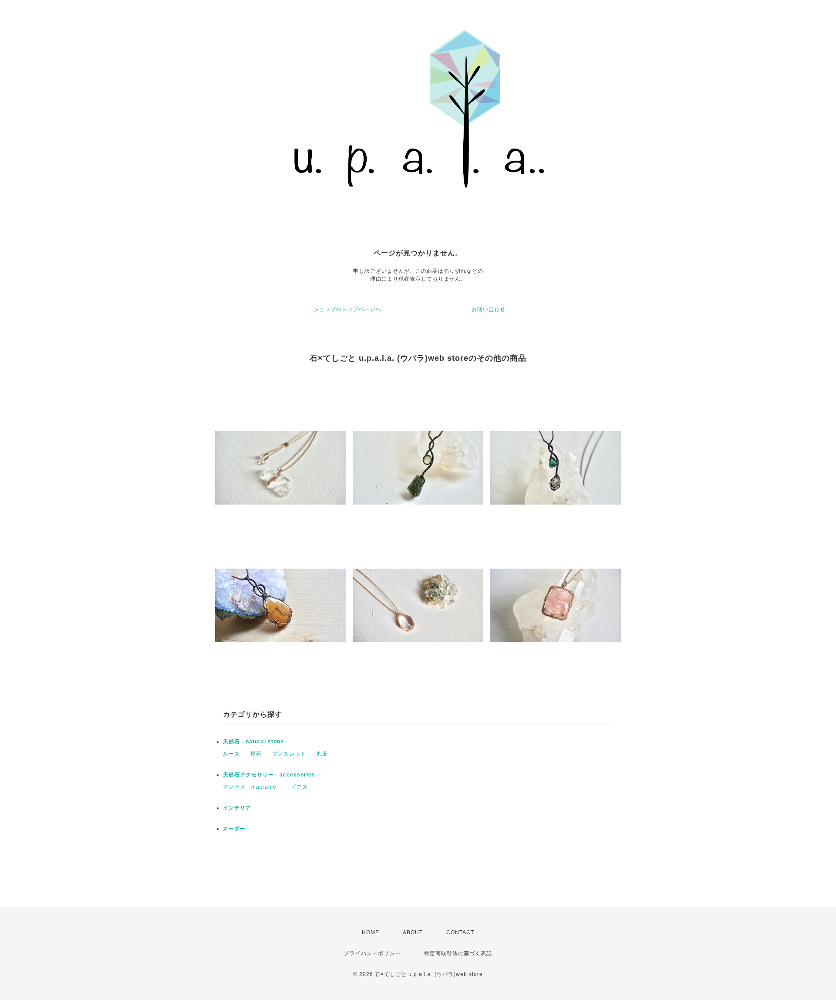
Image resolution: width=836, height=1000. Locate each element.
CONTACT (460, 932)
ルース (231, 754)
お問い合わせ (489, 309)
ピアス (299, 787)
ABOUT (413, 932)
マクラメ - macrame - (251, 787)
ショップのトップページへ (347, 309)
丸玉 (322, 754)
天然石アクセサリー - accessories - (271, 775)
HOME (370, 932)
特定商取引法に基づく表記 (458, 953)
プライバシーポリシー (372, 953)
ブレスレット (289, 754)
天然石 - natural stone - (255, 742)
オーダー (234, 829)
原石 (256, 754)
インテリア (237, 808)
